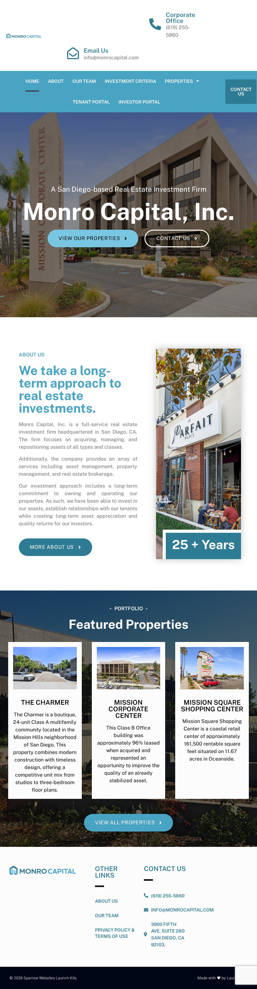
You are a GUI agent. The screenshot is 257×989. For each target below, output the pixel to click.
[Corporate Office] (155, 24)
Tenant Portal (91, 101)
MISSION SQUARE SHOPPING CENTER (212, 705)
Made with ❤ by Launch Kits (222, 978)
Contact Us (165, 869)
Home (32, 81)
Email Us (96, 50)
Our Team (84, 81)
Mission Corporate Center (128, 708)
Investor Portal (139, 101)
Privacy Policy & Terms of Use (115, 933)
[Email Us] (73, 53)
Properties (179, 81)
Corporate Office (180, 17)
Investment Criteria (130, 81)
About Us (106, 901)
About (56, 81)
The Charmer (45, 702)
